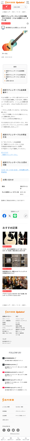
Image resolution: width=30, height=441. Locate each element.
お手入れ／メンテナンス (21, 320)
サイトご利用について (21, 415)
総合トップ (7, 12)
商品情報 (18, 324)
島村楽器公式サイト (7, 341)
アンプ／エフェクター (7, 326)
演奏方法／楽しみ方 (20, 327)
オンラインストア (6, 343)
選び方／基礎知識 (20, 333)
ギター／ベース (16, 12)
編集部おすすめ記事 (20, 329)
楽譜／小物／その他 (7, 333)
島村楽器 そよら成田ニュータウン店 (16, 27)
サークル (5, 53)
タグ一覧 (18, 335)
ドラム (4, 327)
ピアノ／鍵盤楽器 (6, 320)
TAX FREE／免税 (19, 406)
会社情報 (4, 415)
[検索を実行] (26, 7)
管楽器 (4, 324)
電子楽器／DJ (5, 331)
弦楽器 (4, 322)
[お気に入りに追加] (28, 23)
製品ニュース (19, 331)
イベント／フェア (20, 318)
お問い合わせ (5, 419)
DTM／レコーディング (7, 329)
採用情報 (4, 411)
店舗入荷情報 (19, 326)
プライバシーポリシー (21, 411)
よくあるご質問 (6, 406)
